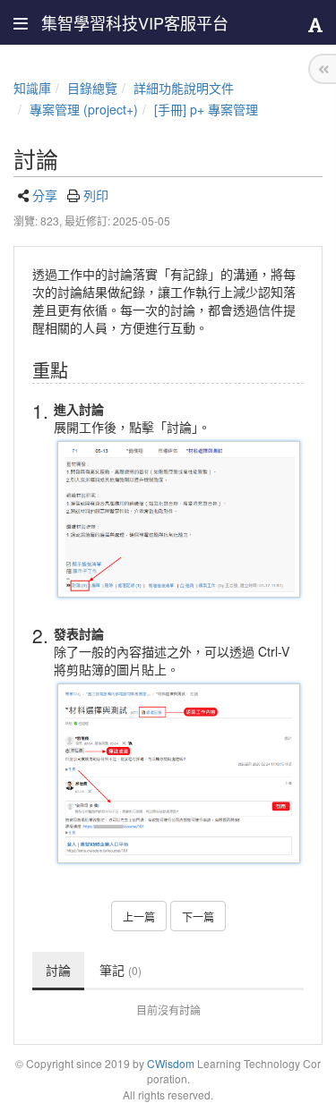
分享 (44, 195)
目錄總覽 (92, 88)
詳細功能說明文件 (184, 88)
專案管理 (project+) (84, 109)
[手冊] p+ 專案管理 (206, 109)
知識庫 (32, 88)
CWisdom (170, 1063)
